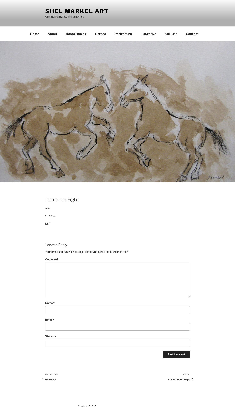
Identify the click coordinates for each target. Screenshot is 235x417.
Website (50, 336)
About (52, 34)
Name (50, 302)
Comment (51, 259)
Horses (100, 34)
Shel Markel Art (77, 11)
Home (34, 34)
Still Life (171, 34)
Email (49, 319)
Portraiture (123, 34)
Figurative (148, 34)
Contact (192, 34)
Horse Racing (76, 34)
